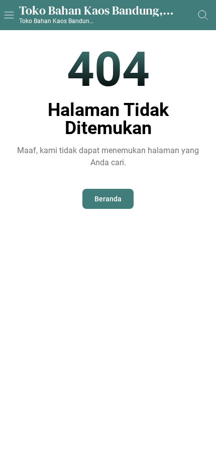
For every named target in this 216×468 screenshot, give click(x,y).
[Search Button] (203, 15)
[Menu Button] (9, 15)
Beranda (108, 199)
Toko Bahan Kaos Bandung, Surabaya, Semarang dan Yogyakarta (91, 11)
